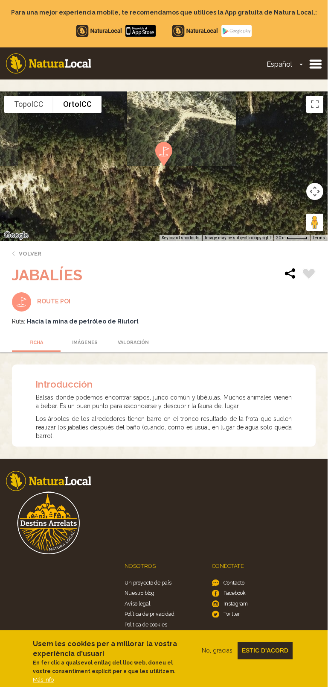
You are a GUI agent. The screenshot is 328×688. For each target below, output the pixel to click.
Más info (43, 679)
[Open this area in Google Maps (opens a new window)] (16, 235)
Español (279, 64)
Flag (309, 275)
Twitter (232, 614)
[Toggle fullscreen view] (314, 104)
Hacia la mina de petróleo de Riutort (83, 321)
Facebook (235, 593)
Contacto (234, 582)
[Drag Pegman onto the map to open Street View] (314, 222)
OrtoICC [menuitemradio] (77, 104)
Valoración (133, 342)
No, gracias (217, 650)
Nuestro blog (139, 593)
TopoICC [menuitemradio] (29, 104)
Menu (315, 63)
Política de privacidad (149, 614)
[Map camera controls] (314, 191)
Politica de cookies (146, 624)
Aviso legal (137, 603)
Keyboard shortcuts (181, 237)
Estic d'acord (265, 650)
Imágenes (85, 342)
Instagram (236, 603)
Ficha (36, 342)
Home (48, 63)
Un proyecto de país (148, 582)
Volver (30, 253)
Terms (319, 237)
